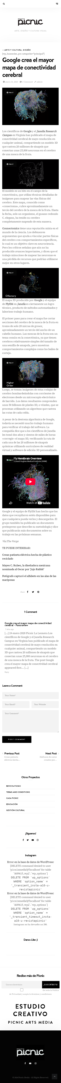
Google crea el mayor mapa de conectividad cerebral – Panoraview (28, 624)
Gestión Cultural (15, 810)
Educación (12, 804)
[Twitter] (28, 840)
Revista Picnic (13, 786)
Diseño (27, 50)
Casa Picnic (12, 798)
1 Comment (27, 82)
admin (39, 82)
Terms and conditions (18, 792)
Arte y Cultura (13, 50)
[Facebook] (23, 840)
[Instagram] (38, 840)
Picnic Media (24, 1077)
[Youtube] (32, 840)
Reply (7, 672)
